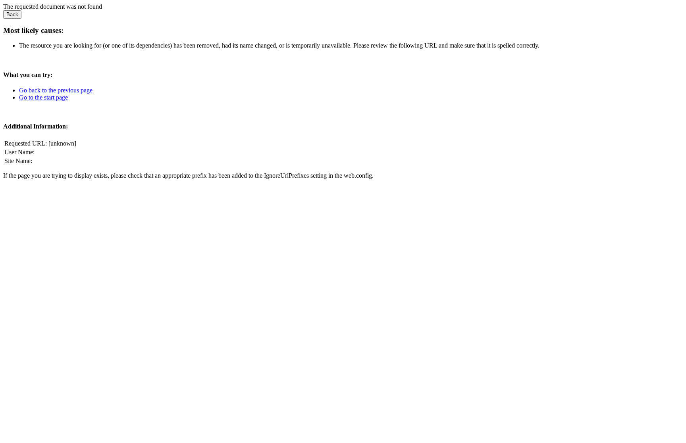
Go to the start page (43, 97)
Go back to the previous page (55, 90)
